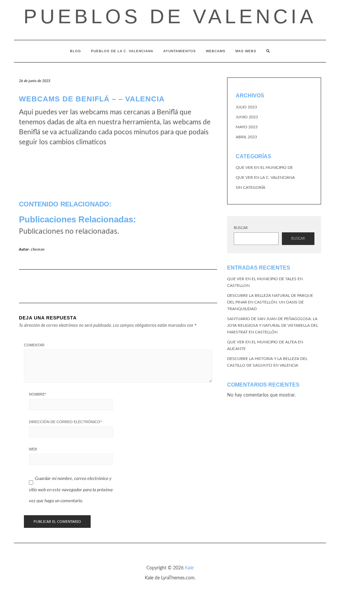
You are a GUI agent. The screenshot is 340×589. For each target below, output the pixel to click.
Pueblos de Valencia (170, 16)
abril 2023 (246, 137)
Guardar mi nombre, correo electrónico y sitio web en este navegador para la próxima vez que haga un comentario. (71, 489)
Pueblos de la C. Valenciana (122, 51)
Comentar (34, 345)
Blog (75, 51)
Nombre (37, 394)
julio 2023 (246, 107)
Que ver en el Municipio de (264, 168)
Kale (189, 568)
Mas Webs (245, 51)
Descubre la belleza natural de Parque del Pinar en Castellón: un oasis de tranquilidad (270, 302)
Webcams (215, 51)
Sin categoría (250, 187)
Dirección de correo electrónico (65, 422)
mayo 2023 (247, 127)
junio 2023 (247, 117)
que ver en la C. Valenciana (265, 177)
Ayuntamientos (179, 51)
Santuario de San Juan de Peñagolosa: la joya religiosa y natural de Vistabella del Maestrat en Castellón (272, 325)
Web (33, 449)
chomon (38, 249)
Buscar (241, 228)
